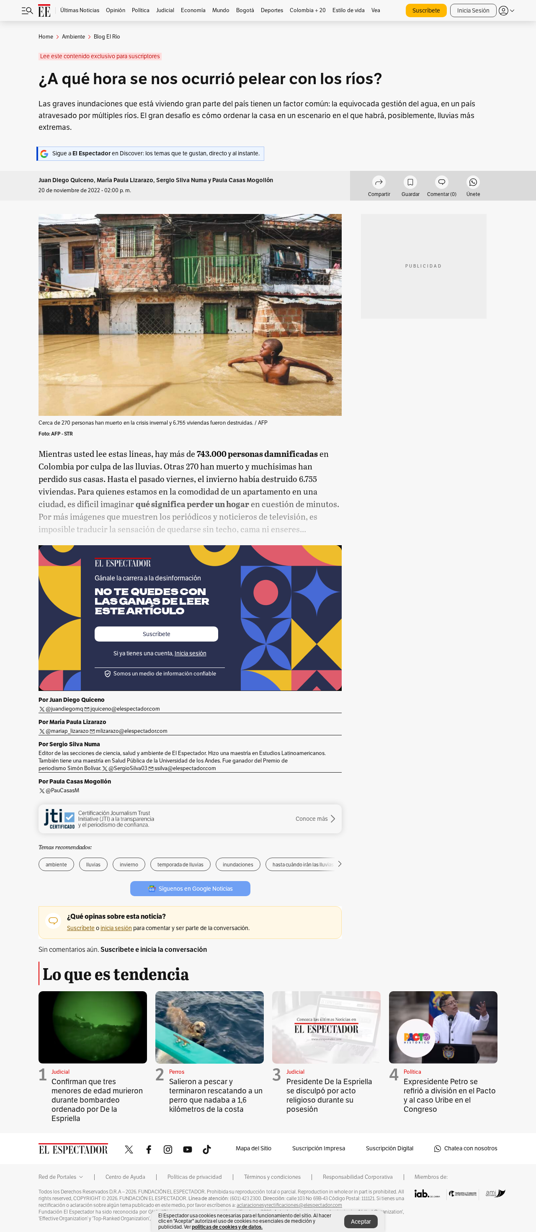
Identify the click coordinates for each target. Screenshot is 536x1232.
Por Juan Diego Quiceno (72, 700)
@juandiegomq (64, 709)
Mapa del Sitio (253, 1148)
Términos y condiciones (272, 1177)
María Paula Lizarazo (125, 180)
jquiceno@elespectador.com (125, 709)
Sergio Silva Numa (181, 180)
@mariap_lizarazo (67, 731)
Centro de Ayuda (125, 1177)
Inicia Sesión (473, 10)
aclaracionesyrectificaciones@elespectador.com (289, 1205)
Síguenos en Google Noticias (196, 888)
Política (412, 1072)
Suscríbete (426, 10)
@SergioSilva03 (127, 768)
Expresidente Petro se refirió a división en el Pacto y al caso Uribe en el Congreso (450, 1095)
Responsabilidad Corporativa (358, 1177)
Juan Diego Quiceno (66, 180)
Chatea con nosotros (470, 1148)
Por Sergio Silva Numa (69, 744)
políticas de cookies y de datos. (227, 1227)
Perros (176, 1072)
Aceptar (361, 1221)
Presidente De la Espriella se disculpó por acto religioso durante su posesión (329, 1095)
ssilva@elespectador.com (185, 768)
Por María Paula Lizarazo (72, 722)
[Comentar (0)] (441, 183)
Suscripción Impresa (318, 1148)
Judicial (61, 1072)
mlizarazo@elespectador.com (132, 731)
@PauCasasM (62, 790)
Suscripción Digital (389, 1148)
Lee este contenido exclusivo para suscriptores (100, 56)
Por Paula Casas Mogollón (75, 781)
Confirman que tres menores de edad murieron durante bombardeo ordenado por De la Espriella (97, 1100)
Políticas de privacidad (195, 1177)
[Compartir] (379, 183)
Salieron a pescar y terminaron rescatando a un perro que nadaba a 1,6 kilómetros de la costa (216, 1095)
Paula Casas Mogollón (242, 180)
